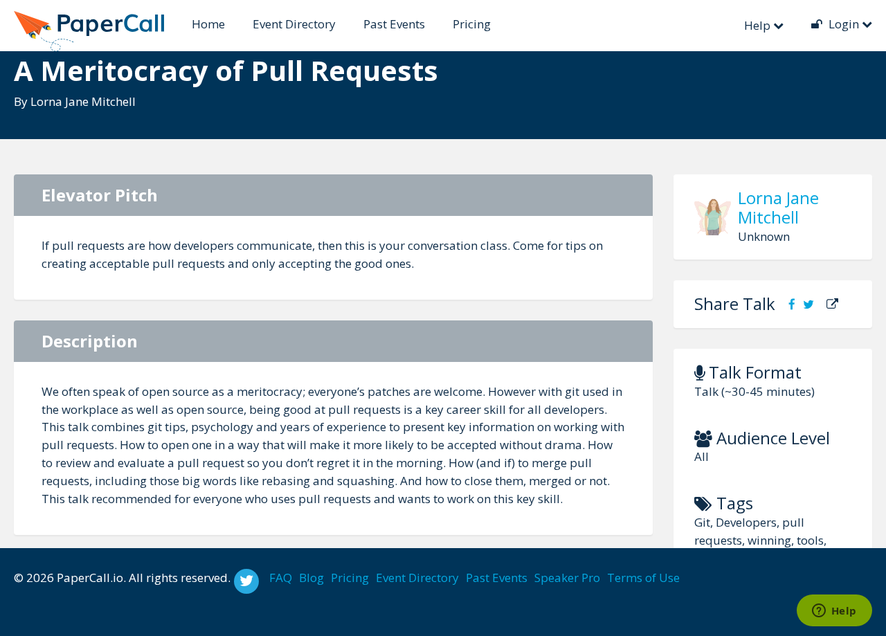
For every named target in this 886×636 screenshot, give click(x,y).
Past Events (394, 23)
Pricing (472, 23)
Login (844, 23)
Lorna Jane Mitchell (83, 101)
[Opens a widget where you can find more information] (834, 611)
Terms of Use (643, 577)
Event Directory (294, 23)
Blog (311, 577)
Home (208, 23)
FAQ (280, 577)
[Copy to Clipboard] (832, 304)
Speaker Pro (567, 577)
